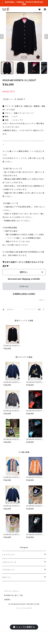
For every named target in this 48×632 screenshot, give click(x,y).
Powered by (21, 608)
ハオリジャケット (9, 562)
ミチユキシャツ (8, 570)
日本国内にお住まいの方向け (24, 294)
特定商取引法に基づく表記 (13, 595)
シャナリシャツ (8, 555)
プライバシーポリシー (12, 591)
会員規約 (7, 600)
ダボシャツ (6, 577)
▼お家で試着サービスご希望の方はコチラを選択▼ (23, 264)
